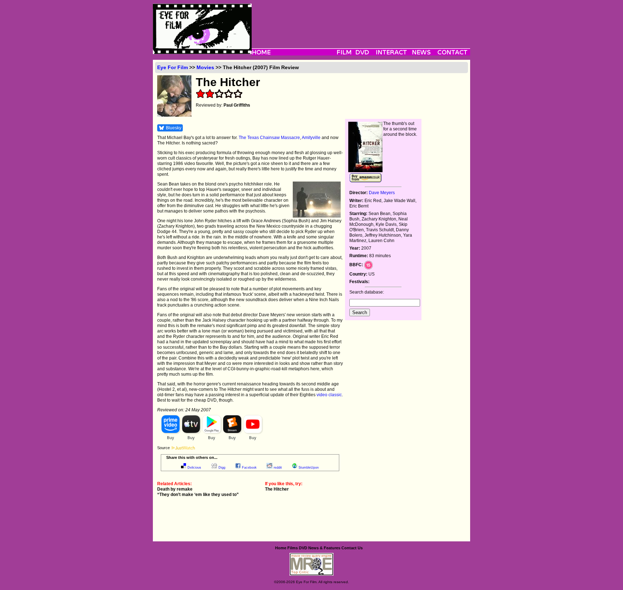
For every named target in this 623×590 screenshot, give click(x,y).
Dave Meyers (382, 192)
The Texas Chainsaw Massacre (269, 137)
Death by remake (175, 489)
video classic (329, 394)
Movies (205, 67)
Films (292, 548)
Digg (221, 467)
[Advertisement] (361, 20)
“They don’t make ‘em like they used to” (198, 494)
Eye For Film (172, 67)
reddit (278, 467)
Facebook (249, 467)
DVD (303, 548)
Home (280, 548)
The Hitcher (277, 489)
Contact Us (352, 548)
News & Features (324, 548)
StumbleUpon (309, 467)
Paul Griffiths (237, 105)
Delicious (194, 467)
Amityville (311, 137)
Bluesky (173, 127)
